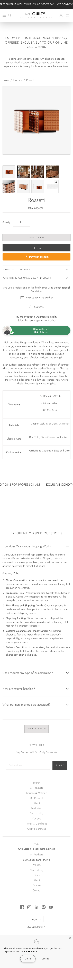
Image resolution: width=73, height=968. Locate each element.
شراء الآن (36, 248)
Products (17, 80)
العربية (35, 919)
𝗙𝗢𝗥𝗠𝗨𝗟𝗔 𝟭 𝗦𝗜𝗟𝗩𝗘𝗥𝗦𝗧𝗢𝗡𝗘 (36, 849)
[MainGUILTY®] (36, 15)
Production (36, 808)
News (37, 875)
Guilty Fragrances (36, 829)
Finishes (36, 885)
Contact (36, 890)
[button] (36, 729)
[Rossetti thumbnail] (9, 172)
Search (36, 783)
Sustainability (36, 813)
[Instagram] (29, 907)
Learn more (30, 951)
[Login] (61, 15)
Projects (36, 865)
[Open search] (9, 15)
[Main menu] (4, 15)
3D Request (36, 798)
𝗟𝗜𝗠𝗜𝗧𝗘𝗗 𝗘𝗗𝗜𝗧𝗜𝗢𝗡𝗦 (36, 860)
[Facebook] (22, 907)
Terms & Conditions (36, 824)
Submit (60, 765)
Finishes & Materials (36, 793)
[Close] (70, 938)
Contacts (36, 818)
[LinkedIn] (36, 907)
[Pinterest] (44, 907)
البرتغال (35, 927)
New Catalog (36, 870)
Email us (46, 288)
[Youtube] (51, 907)
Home (6, 80)
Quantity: (7, 222)
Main (36, 844)
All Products (36, 788)
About (36, 803)
